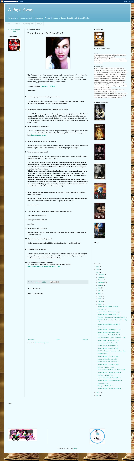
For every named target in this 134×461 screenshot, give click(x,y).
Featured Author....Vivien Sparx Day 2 (108, 348)
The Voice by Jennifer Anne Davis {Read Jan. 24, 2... (113, 317)
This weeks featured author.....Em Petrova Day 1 (111, 370)
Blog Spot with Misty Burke (105, 386)
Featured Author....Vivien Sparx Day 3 (108, 346)
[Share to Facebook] (56, 282)
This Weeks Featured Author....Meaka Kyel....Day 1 (112, 337)
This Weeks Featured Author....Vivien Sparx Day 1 (112, 351)
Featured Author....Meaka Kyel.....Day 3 (109, 332)
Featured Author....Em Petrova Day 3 (108, 362)
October (100, 280)
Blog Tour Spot (102, 309)
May (99, 293)
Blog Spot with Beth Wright (105, 375)
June (99, 291)
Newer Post (31, 339)
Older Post (85, 339)
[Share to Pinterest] (58, 282)
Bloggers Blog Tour (103, 383)
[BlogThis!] (53, 282)
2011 (97, 395)
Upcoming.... (101, 327)
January (100, 304)
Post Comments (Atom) (41, 343)
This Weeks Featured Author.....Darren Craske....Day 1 (112, 320)
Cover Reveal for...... (103, 353)
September (101, 282)
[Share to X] (55, 282)
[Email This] (51, 282)
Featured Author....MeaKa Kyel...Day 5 (109, 324)
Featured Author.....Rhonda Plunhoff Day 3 (110, 380)
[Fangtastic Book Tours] (15, 31)
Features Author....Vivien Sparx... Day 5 (109, 340)
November (101, 277)
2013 (97, 272)
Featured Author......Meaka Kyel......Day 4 (109, 329)
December (101, 274)
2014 (97, 269)
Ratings (39, 24)
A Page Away (20, 9)
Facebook (44, 86)
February (100, 301)
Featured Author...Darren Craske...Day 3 (109, 312)
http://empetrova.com (38, 135)
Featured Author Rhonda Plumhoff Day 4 (109, 378)
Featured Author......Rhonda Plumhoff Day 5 (110, 372)
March (100, 299)
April (99, 296)
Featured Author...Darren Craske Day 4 (108, 306)
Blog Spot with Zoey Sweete (106, 367)
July (99, 288)
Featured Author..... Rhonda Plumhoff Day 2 (110, 388)
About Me (17, 24)
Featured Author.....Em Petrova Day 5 (108, 356)
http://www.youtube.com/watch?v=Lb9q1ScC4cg (43, 266)
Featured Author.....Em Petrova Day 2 (108, 364)
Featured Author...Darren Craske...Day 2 (109, 314)
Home (8, 24)
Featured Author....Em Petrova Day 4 (108, 359)
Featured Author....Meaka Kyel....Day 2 (109, 335)
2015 (97, 267)
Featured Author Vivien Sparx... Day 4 (108, 343)
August (100, 285)
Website (52, 86)
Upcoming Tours (28, 24)
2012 (97, 393)
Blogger (75, 448)
